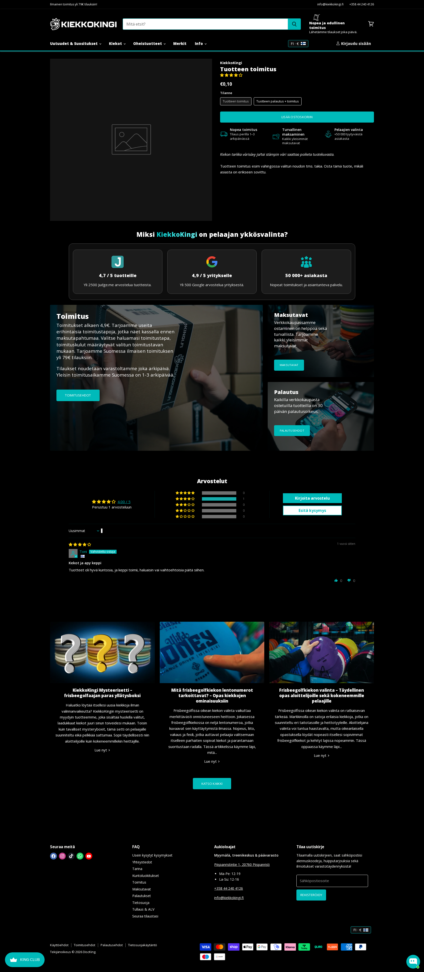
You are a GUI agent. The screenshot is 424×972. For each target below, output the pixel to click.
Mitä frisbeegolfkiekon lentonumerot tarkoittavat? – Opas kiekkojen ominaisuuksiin (212, 695)
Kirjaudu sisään (355, 43)
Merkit (179, 43)
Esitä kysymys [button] (312, 510)
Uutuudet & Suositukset (74, 43)
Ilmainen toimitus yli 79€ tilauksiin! (73, 4)
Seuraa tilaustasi (145, 916)
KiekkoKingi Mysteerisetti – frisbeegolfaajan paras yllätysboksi (102, 692)
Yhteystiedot (142, 862)
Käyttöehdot (59, 945)
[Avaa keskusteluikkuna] (413, 962)
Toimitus (139, 882)
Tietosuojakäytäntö (142, 945)
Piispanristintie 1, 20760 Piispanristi (242, 864)
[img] (80, 544)
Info (199, 43)
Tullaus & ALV (143, 909)
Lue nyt (101, 749)
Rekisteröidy (311, 895)
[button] (231, 74)
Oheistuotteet (148, 43)
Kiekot (116, 43)
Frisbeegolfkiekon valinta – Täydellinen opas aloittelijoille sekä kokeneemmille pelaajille (321, 695)
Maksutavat (141, 889)
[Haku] (294, 24)
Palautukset (141, 895)
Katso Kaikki (212, 783)
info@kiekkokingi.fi (330, 4)
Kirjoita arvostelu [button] (312, 498)
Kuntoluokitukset (145, 875)
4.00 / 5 (124, 501)
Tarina (137, 868)
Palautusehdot (112, 945)
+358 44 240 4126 (361, 4)
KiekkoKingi (231, 62)
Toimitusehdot (84, 945)
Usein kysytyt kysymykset (152, 855)
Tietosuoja (140, 902)
